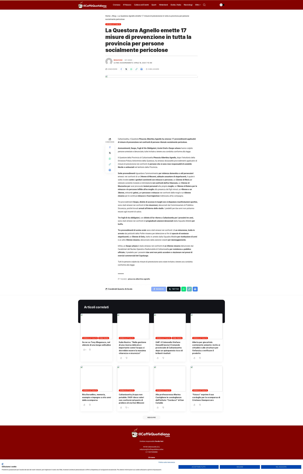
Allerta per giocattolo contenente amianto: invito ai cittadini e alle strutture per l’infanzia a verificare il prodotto (206, 347)
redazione (118, 60)
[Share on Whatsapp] (131, 69)
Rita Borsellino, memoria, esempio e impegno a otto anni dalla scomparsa (96, 397)
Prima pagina (103, 338)
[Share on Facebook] (121, 69)
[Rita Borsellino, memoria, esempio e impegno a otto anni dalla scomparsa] (96, 378)
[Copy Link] (136, 69)
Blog (114, 16)
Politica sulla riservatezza (167, 462)
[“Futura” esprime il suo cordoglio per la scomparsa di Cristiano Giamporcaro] (207, 378)
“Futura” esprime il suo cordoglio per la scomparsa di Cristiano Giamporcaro (206, 397)
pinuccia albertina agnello (139, 279)
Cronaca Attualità (113, 24)
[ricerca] (204, 5)
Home (107, 16)
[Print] (141, 69)
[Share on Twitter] (126, 69)
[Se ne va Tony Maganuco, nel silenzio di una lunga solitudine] (96, 326)
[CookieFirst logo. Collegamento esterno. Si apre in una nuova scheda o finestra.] (3, 464)
